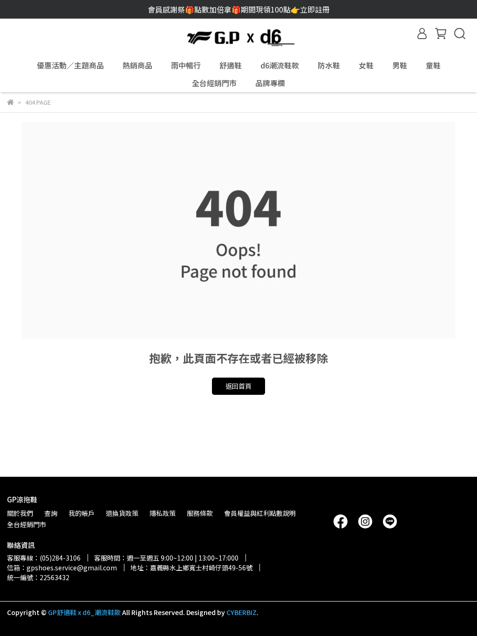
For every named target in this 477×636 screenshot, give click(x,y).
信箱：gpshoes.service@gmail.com (62, 567)
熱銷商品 (137, 65)
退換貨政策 (122, 513)
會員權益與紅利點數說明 (260, 513)
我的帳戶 (81, 513)
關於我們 (20, 513)
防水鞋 (329, 65)
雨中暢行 (186, 65)
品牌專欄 (270, 83)
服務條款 (200, 513)
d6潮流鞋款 (279, 65)
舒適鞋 (230, 65)
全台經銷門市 (214, 83)
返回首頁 (238, 386)
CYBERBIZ (241, 612)
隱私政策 (163, 513)
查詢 (50, 513)
